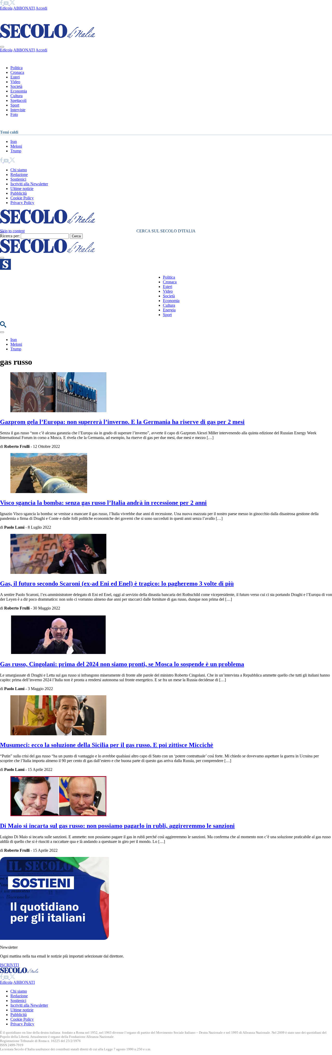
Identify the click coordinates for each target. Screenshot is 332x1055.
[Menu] (2, 258)
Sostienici (18, 179)
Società (16, 86)
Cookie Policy (22, 198)
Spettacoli (18, 100)
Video (15, 82)
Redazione (19, 174)
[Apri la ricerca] (3, 326)
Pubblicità (18, 193)
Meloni (16, 146)
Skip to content (12, 231)
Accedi (41, 8)
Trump (15, 151)
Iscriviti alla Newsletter (29, 184)
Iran (13, 141)
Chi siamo (18, 170)
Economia (18, 91)
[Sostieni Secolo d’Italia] (54, 938)
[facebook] (2, 3)
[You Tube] (7, 3)
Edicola (6, 8)
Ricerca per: (10, 236)
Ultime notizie (21, 188)
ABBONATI (24, 8)
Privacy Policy (22, 202)
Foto (14, 114)
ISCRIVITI (9, 965)
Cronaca (17, 72)
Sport (14, 105)
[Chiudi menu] (2, 47)
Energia (169, 310)
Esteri (15, 77)
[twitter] (12, 3)
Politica (16, 67)
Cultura (16, 96)
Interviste (17, 110)
